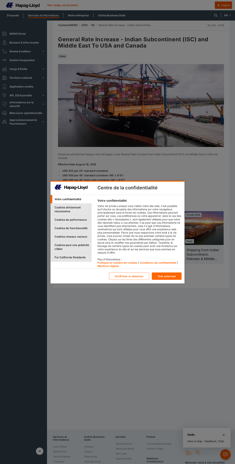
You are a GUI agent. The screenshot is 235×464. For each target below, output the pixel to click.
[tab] (71, 199)
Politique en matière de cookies (117, 262)
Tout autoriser (167, 276)
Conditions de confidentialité (158, 262)
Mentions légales (108, 266)
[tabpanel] (139, 234)
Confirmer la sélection (129, 276)
